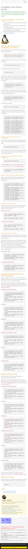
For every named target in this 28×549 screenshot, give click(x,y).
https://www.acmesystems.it (13, 507)
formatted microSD (14, 278)
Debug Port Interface (20, 28)
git (19, 77)
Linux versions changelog (10, 492)
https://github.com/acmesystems (9, 511)
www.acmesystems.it (20, 501)
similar (5, 30)
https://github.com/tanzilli (16, 509)
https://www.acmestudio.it (7, 508)
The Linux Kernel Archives (10, 491)
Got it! (14, 547)
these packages (10, 33)
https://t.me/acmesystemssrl (11, 513)
